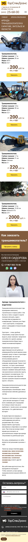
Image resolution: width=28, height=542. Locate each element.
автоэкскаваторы (8, 455)
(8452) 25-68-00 (10, 527)
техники (5, 462)
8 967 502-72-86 (22, 527)
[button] (14, 75)
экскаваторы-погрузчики (10, 453)
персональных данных (10, 507)
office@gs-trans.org (11, 532)
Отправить (14, 513)
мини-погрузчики (17, 451)
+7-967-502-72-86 (12, 265)
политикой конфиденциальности (12, 535)
